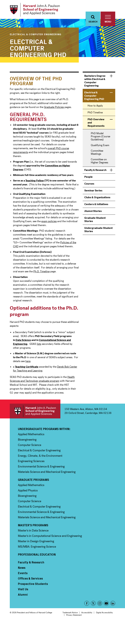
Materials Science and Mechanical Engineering (47, 471)
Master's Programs (33, 525)
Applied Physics (28, 490)
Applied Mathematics (31, 434)
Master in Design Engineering (36, 541)
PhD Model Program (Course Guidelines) (100, 136)
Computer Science (29, 445)
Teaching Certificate (26, 366)
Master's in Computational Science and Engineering (50, 535)
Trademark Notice (70, 612)
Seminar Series (93, 190)
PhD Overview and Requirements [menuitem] (96, 123)
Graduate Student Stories (95, 219)
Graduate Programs (33, 479)
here (27, 361)
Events (23, 573)
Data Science (23, 340)
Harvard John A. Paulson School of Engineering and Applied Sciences (35, 411)
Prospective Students (33, 583)
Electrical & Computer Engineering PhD (38, 48)
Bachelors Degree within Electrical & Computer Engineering (94, 80)
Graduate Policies (54, 107)
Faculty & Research (95, 170)
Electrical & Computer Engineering (35, 34)
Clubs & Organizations (97, 197)
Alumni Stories (93, 211)
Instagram (99, 603)
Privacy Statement (74, 615)
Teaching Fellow (34, 180)
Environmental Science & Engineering (41, 466)
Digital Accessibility (104, 612)
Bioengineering (27, 439)
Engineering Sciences (31, 461)
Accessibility (86, 612)
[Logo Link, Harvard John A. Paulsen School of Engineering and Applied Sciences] (35, 10)
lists (39, 344)
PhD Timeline (95, 112)
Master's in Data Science (33, 530)
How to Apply (95, 105)
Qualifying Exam (100, 145)
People (88, 177)
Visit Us (23, 589)
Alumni (23, 594)
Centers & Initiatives (96, 204)
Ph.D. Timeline (41, 271)
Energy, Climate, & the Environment (40, 455)
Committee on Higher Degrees (99, 161)
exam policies (49, 221)
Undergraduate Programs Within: (44, 428)
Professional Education (37, 554)
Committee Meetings (97, 152)
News (21, 567)
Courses (89, 183)
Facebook (86, 603)
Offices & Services (30, 578)
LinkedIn (112, 603)
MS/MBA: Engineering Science (37, 546)
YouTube (106, 603)
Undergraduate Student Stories (98, 229)
